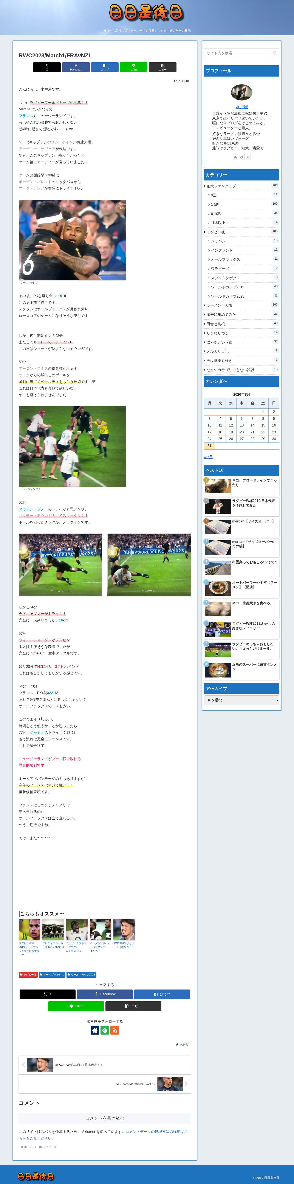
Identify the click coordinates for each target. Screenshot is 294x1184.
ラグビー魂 (29, 974)
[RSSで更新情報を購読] (114, 1030)
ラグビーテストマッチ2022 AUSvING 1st (76, 947)
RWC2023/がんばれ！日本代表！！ (123, 945)
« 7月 (208, 457)
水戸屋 (242, 107)
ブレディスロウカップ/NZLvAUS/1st (53, 945)
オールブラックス (53, 974)
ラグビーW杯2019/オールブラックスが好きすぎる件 (29, 949)
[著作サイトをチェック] (95, 1030)
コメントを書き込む (104, 1118)
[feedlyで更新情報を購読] (105, 1030)
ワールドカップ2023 (83, 974)
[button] (162, 67)
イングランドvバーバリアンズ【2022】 (99, 947)
